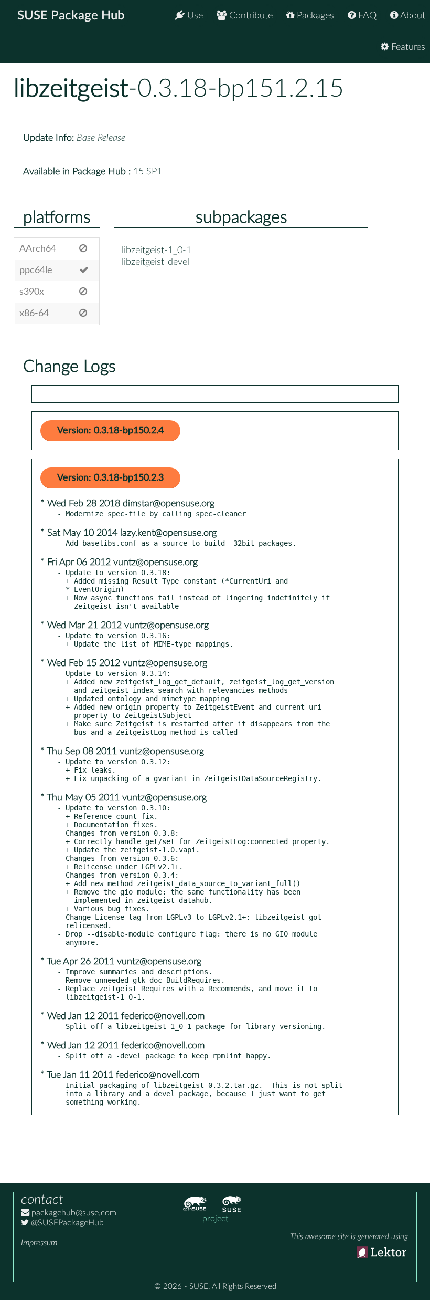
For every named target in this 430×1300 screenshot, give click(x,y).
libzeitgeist (71, 88)
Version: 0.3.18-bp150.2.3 (110, 478)
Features (407, 47)
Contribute (250, 15)
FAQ (366, 15)
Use (194, 15)
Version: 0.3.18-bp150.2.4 (110, 430)
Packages (314, 15)
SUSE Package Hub (71, 15)
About (411, 15)
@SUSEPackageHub (66, 1223)
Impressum (39, 1243)
